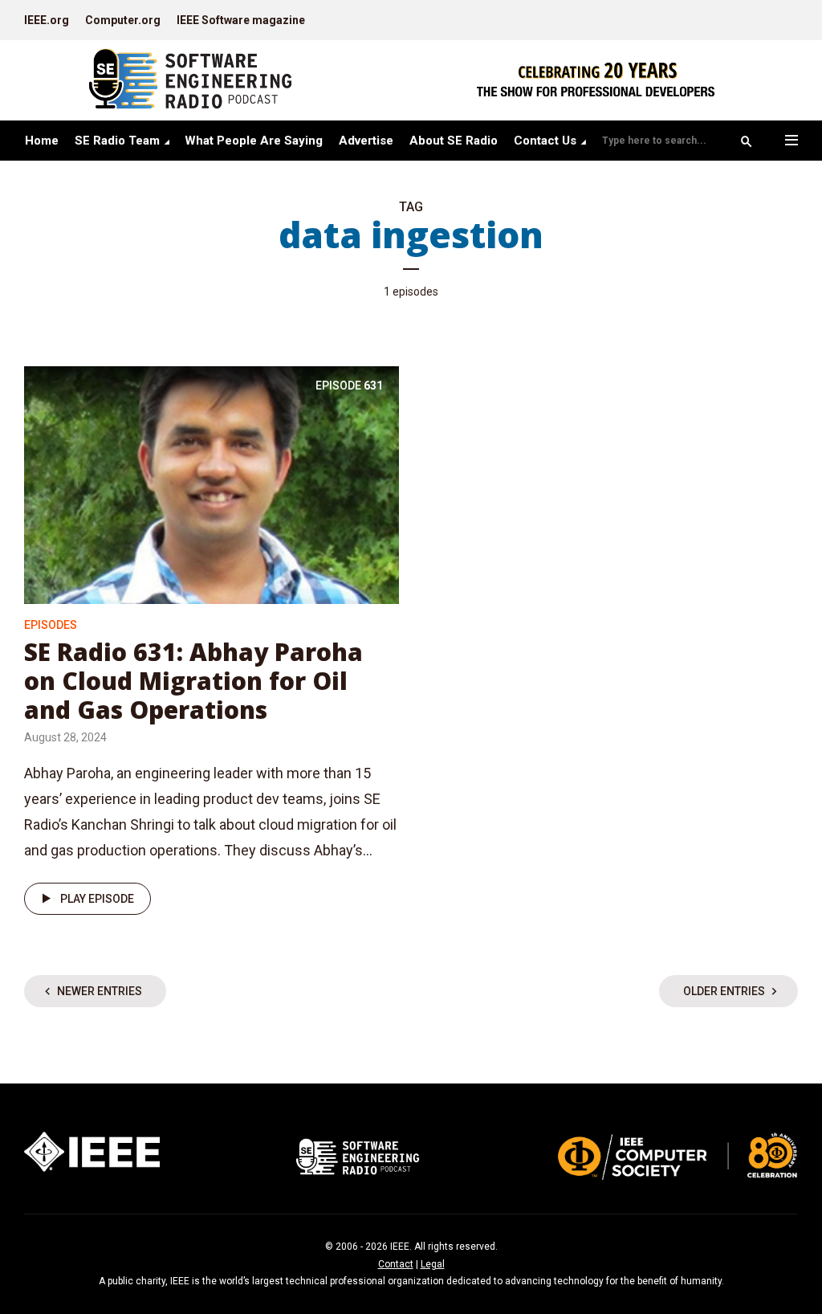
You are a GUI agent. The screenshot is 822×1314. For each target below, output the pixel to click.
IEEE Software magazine (241, 20)
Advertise (366, 140)
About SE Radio (453, 140)
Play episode (97, 898)
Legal (433, 1264)
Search (746, 141)
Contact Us (545, 140)
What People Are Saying (254, 140)
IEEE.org (46, 20)
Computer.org (123, 20)
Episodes (50, 624)
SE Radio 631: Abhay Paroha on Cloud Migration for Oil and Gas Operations (193, 680)
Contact (395, 1264)
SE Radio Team (117, 140)
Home (42, 140)
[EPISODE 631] (211, 483)
